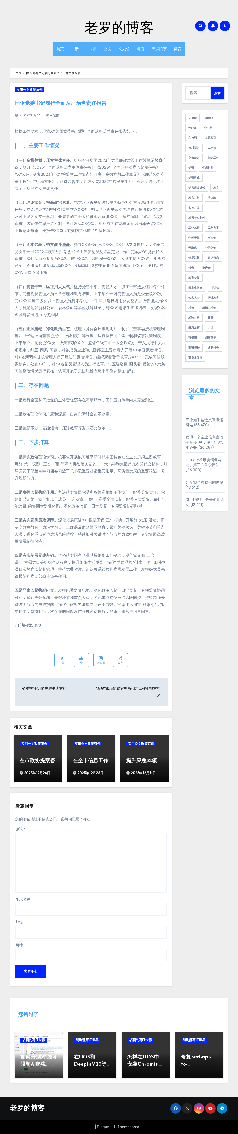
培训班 (212, 197)
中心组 (208, 127)
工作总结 (194, 227)
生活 (75, 49)
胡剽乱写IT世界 (33, 1040)
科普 (141, 49)
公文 (108, 49)
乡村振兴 (194, 147)
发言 (216, 187)
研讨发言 (213, 297)
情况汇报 (194, 257)
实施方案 (194, 207)
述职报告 (213, 347)
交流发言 (194, 157)
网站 (19, 945)
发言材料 (194, 197)
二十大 (212, 147)
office (209, 117)
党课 (191, 167)
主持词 (192, 137)
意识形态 (213, 257)
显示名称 (22, 899)
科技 (191, 307)
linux (192, 117)
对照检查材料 (196, 217)
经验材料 (194, 317)
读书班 (192, 337)
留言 (178, 49)
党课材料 (207, 167)
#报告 (54, 115)
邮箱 (19, 922)
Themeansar (128, 1127)
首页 (60, 49)
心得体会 (210, 247)
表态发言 (194, 327)
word (192, 127)
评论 (20, 829)
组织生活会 (209, 307)
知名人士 (194, 297)
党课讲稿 (194, 177)
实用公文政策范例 (30, 90)
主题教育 (210, 137)
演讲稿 (215, 287)
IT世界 (91, 49)
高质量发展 (195, 357)
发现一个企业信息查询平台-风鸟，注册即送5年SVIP (204, 442)
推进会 (206, 267)
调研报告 (194, 347)
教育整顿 (194, 277)
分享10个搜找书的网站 (204, 482)
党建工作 (213, 157)
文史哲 (124, 49)
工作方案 (213, 227)
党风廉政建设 (196, 187)
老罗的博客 (119, 26)
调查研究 (210, 337)
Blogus (103, 1127)
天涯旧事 (159, 49)
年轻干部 (194, 237)
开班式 (192, 247)
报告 (191, 267)
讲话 (210, 327)
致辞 (210, 317)
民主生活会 (195, 287)
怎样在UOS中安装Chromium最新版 (145, 1064)
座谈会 (212, 237)
